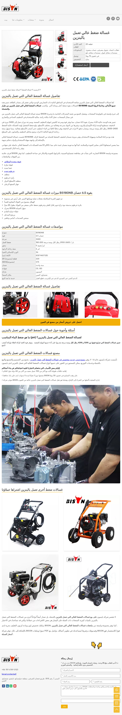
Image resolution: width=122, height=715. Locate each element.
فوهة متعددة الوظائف (12, 162)
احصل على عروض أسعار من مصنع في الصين (61, 322)
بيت (5, 20)
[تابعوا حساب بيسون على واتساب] (10, 685)
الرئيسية (36, 90)
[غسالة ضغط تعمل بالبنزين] (30, 523)
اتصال (51, 20)
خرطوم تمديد (9, 171)
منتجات (31, 20)
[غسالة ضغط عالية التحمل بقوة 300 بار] (92, 582)
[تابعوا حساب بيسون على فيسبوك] (108, 18)
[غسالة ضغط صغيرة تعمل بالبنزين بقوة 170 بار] (92, 523)
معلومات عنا (17, 20)
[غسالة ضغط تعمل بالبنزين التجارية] (30, 582)
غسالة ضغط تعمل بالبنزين (11, 90)
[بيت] (10, 7)
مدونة (41, 20)
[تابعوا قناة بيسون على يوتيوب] (118, 18)
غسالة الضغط (26, 90)
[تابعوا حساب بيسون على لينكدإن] (7, 685)
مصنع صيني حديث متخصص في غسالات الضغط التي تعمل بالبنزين (57, 359)
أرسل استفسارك (81, 65)
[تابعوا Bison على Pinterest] (113, 18)
